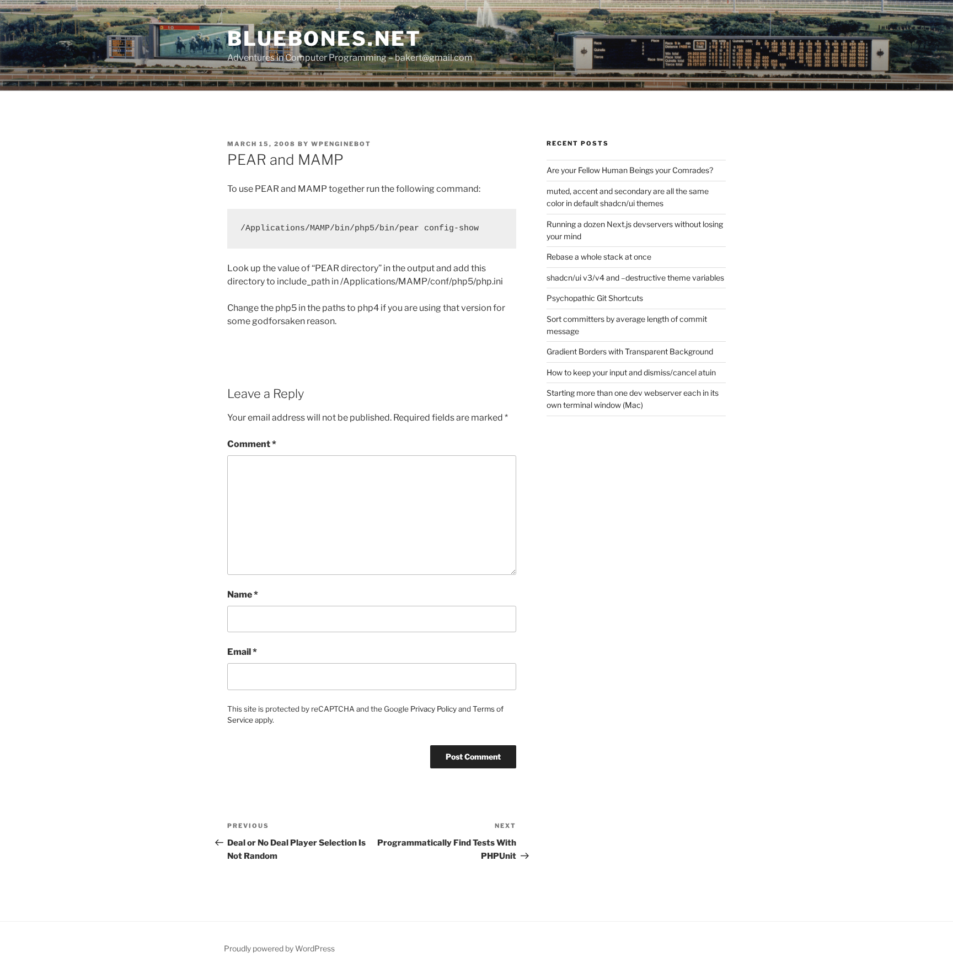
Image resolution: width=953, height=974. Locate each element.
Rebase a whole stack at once (599, 256)
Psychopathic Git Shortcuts (595, 298)
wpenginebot (341, 144)
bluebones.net (324, 38)
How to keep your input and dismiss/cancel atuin (631, 372)
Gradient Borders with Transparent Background (630, 351)
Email (242, 652)
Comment (251, 444)
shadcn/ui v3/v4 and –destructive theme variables (635, 277)
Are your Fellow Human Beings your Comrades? (630, 170)
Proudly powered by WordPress (279, 948)
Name (242, 594)
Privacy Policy (433, 708)
